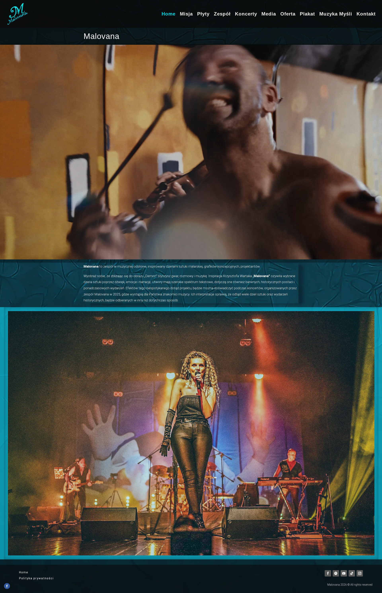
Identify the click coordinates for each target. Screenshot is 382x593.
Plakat (307, 14)
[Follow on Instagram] (360, 573)
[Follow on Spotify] (336, 573)
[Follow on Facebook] (328, 573)
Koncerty (246, 14)
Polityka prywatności (36, 578)
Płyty (203, 14)
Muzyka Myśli (335, 14)
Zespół (222, 14)
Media (268, 14)
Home (168, 14)
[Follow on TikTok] (352, 573)
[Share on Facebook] (7, 586)
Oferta (287, 14)
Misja (186, 14)
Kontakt (366, 14)
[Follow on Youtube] (344, 573)
